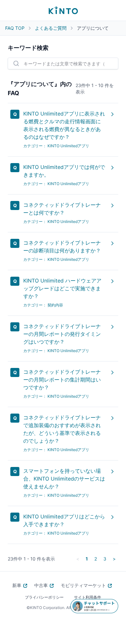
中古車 (41, 585)
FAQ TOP (15, 28)
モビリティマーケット (83, 585)
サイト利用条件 (87, 597)
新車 (16, 585)
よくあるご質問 (51, 28)
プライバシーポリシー (44, 597)
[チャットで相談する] (94, 606)
